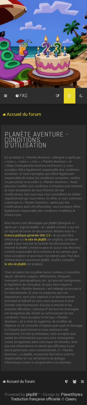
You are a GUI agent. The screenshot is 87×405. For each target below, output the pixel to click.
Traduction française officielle (35, 399)
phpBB (31, 394)
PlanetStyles (72, 394)
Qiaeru (70, 399)
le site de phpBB (35, 239)
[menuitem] (21, 95)
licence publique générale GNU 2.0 (27, 235)
